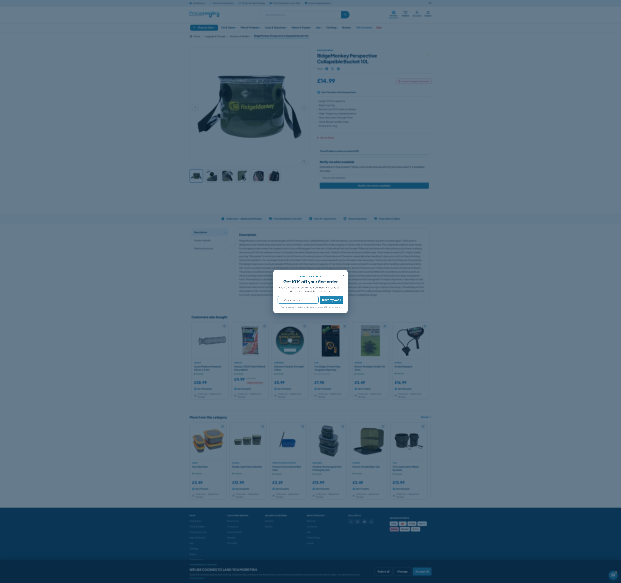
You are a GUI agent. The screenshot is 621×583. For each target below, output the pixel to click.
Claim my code (331, 300)
